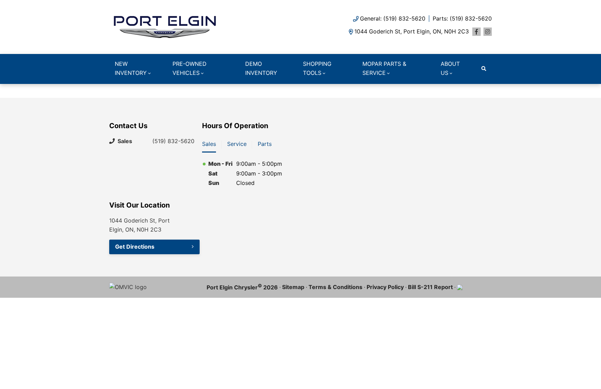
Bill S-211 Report (430, 286)
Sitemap (293, 286)
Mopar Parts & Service (384, 68)
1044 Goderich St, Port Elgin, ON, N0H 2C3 (411, 31)
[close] (485, 90)
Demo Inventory (261, 68)
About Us (450, 68)
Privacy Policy (385, 286)
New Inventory (131, 68)
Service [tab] (237, 143)
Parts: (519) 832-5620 (462, 18)
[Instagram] (487, 32)
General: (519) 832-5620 (392, 18)
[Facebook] (476, 32)
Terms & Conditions (335, 286)
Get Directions (134, 246)
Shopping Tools (317, 68)
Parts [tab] (265, 143)
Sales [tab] (209, 143)
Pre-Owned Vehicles (190, 68)
